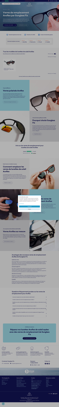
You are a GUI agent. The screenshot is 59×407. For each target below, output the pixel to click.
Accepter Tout (29, 206)
